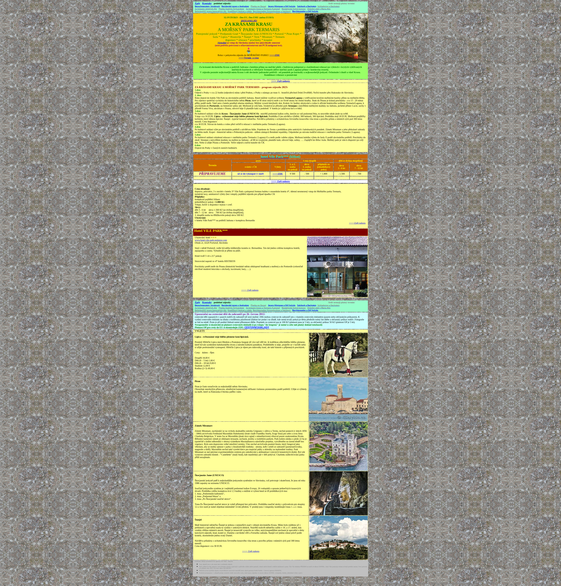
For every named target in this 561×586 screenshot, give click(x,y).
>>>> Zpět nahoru (280, 81)
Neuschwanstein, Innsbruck (207, 6)
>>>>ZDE (278, 174)
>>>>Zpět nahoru (357, 223)
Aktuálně (222, 43)
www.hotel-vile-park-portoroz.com (211, 240)
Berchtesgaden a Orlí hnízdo (305, 11)
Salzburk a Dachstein (306, 6)
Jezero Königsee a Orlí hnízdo (281, 6)
